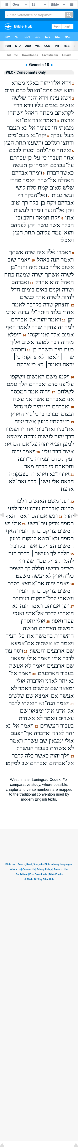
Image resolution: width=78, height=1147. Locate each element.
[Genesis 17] (5, 524)
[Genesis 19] (73, 524)
